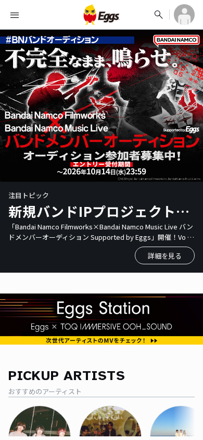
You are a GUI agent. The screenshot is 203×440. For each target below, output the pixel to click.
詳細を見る (165, 256)
